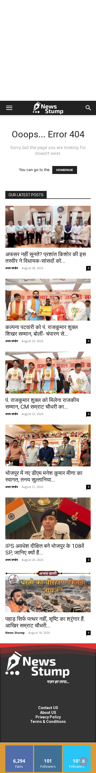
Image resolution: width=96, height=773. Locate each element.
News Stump (15, 633)
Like (19, 747)
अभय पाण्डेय (11, 268)
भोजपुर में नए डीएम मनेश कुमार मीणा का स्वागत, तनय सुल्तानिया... (43, 476)
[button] (9, 108)
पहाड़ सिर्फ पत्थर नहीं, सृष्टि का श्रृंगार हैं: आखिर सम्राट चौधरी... (45, 622)
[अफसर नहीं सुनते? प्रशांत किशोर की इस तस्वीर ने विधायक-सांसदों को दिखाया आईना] (48, 227)
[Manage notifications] (83, 761)
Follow (48, 747)
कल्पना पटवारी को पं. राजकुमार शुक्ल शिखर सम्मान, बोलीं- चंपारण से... (41, 330)
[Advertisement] (48, 50)
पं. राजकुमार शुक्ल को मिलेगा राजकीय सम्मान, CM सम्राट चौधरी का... (42, 403)
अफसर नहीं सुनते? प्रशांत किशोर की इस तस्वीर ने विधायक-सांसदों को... (45, 257)
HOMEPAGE (64, 170)
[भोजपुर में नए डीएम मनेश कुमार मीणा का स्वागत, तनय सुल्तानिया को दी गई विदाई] (48, 445)
